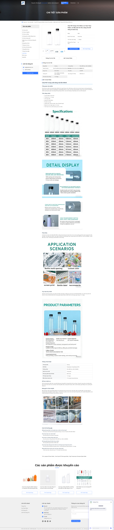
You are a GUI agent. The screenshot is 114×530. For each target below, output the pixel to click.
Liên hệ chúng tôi (55, 2)
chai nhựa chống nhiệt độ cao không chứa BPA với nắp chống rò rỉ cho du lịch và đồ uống (66, 487)
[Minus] (111, 502)
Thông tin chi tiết (50, 58)
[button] (23, 480)
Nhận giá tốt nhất (74, 48)
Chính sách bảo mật (25, 528)
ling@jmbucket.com (29, 67)
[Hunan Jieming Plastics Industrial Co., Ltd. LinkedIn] (48, 521)
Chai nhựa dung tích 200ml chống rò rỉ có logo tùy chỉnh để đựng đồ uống (29, 487)
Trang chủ (33, 2)
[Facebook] (45, 521)
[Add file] (90, 528)
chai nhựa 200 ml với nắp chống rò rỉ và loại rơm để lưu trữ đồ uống (48, 487)
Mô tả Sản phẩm (68, 58)
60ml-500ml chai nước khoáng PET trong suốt (84, 487)
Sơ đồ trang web (33, 528)
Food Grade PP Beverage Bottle (61, 456)
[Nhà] (23, 3)
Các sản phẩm (44, 2)
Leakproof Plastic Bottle (49, 456)
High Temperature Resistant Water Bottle (77, 456)
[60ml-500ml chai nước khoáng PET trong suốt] (84, 478)
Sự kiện (49, 2)
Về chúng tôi (38, 2)
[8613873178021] (50, 521)
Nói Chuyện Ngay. (63, 3)
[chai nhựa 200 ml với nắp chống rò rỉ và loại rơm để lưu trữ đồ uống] (48, 478)
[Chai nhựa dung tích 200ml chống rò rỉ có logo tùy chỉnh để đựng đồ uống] (30, 478)
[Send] (111, 528)
